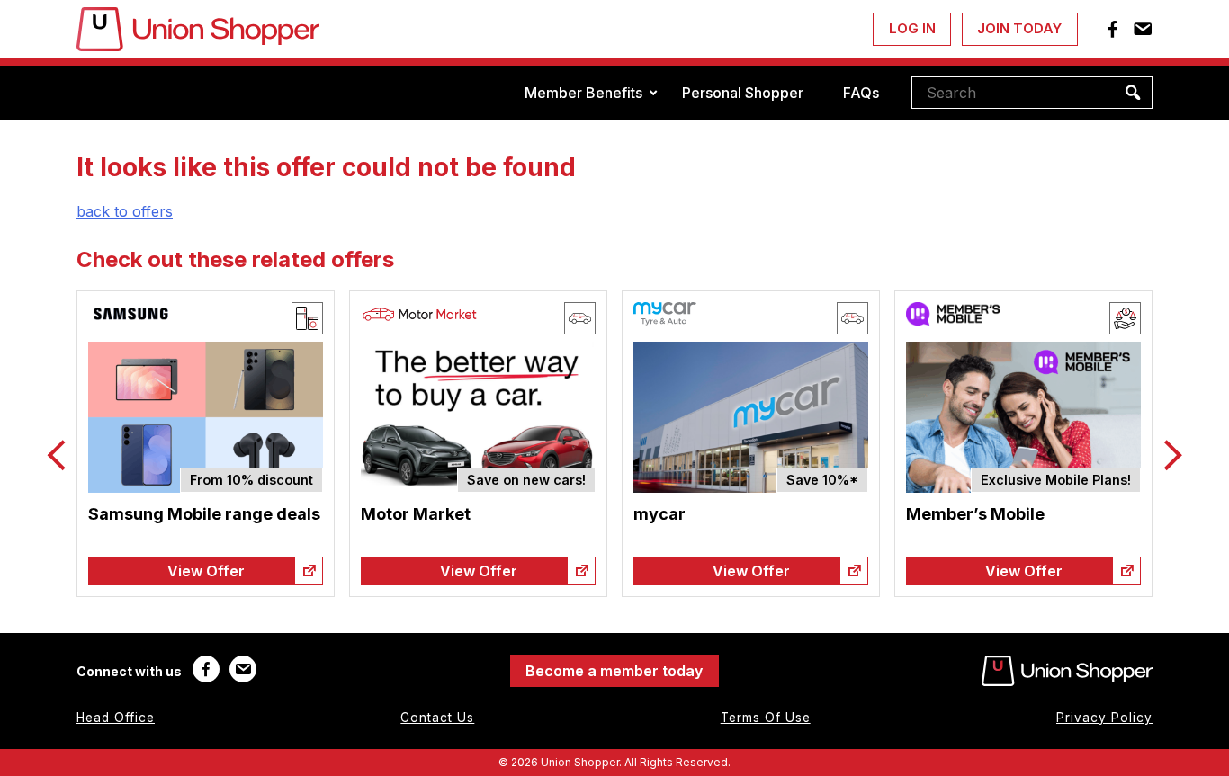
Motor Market (416, 513)
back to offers (124, 211)
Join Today (1019, 28)
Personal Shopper (742, 93)
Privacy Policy (1104, 717)
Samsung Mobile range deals (204, 513)
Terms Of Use (766, 717)
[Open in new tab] (308, 571)
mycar (659, 513)
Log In (912, 28)
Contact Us (437, 717)
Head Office (115, 717)
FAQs (861, 93)
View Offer (206, 571)
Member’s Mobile (975, 513)
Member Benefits (583, 93)
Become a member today (614, 671)
